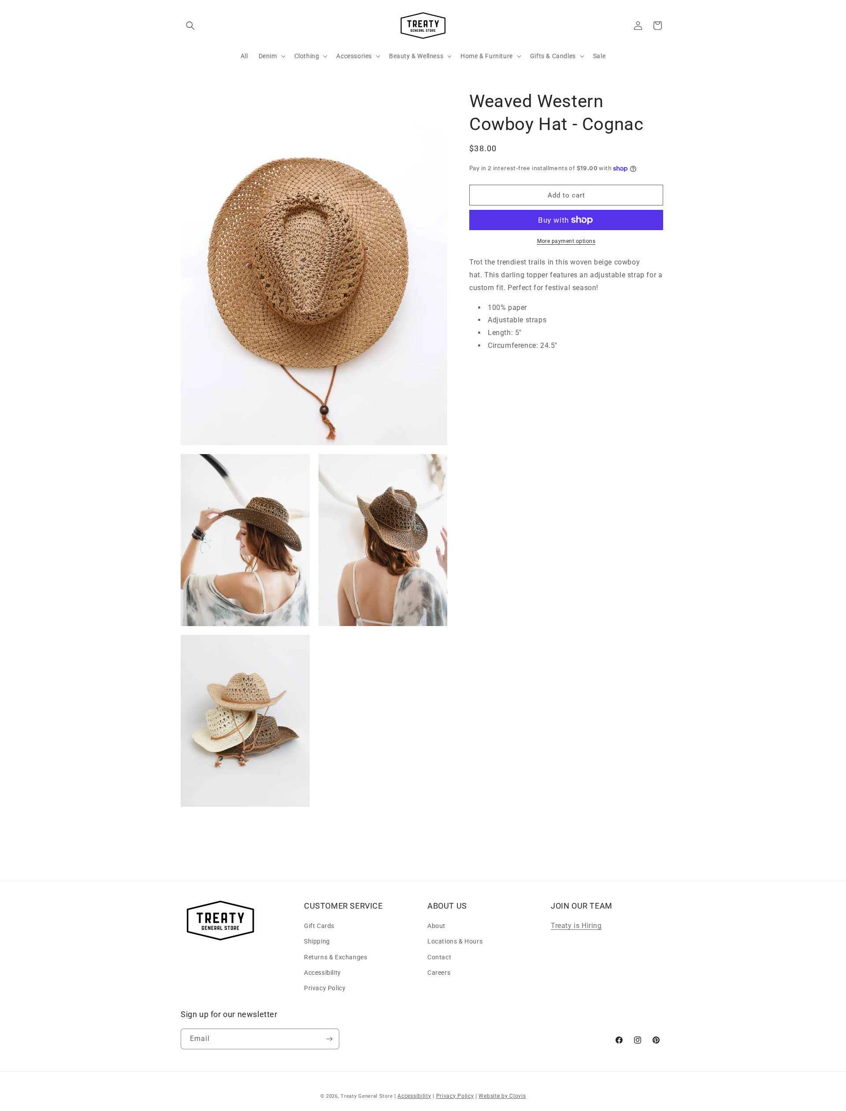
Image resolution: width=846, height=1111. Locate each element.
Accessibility (322, 972)
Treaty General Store (367, 1096)
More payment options (566, 241)
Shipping (317, 941)
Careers (438, 972)
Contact (439, 957)
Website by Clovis (502, 1096)
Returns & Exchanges (335, 957)
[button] (190, 25)
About (436, 925)
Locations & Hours (454, 941)
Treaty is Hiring (576, 925)
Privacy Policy (324, 988)
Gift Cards (319, 925)
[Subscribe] (329, 1039)
